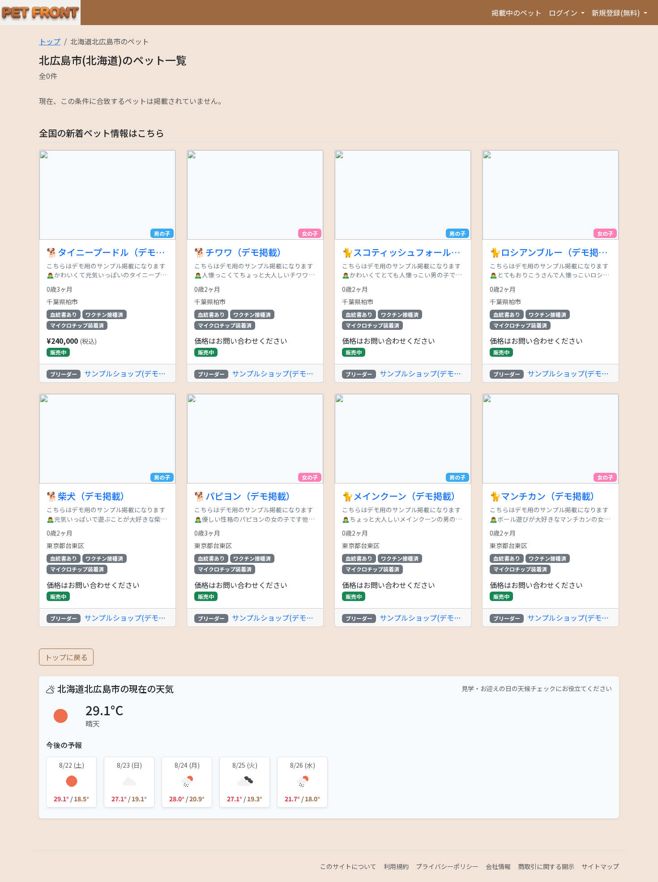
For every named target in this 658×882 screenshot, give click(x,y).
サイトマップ (600, 866)
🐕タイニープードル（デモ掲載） (107, 252)
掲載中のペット (516, 12)
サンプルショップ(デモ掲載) (126, 373)
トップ (49, 41)
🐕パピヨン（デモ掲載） (244, 496)
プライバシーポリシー (447, 866)
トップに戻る (66, 657)
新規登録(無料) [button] (617, 12)
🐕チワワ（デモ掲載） (240, 252)
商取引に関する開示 (546, 866)
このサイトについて (348, 866)
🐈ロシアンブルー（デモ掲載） (550, 252)
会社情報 (498, 866)
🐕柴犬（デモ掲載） (88, 496)
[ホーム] (40, 12)
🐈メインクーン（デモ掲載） (401, 496)
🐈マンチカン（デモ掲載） (544, 496)
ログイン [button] (564, 12)
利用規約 (396, 866)
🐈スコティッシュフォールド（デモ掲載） (403, 252)
